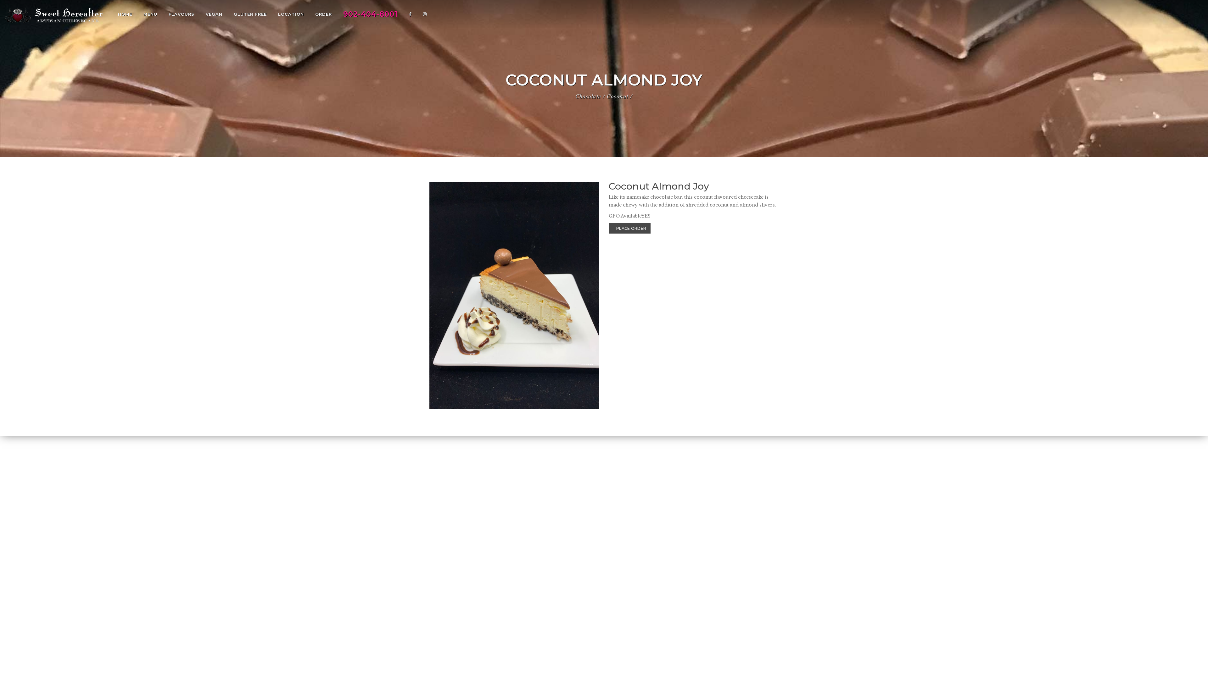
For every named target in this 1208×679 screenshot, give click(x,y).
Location (291, 14)
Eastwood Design (752, 645)
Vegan (214, 14)
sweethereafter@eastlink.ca (527, 645)
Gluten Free (250, 14)
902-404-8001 (370, 14)
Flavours (181, 14)
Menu (150, 14)
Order (323, 14)
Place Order (631, 228)
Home (125, 14)
